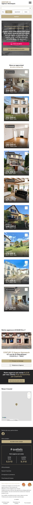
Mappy (16, 420)
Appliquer (16, 16)
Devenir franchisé (6, 471)
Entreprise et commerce (8, 474)
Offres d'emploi (6, 467)
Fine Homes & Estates (7, 478)
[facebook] (3, 433)
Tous (3, 11)
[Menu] (30, 2)
